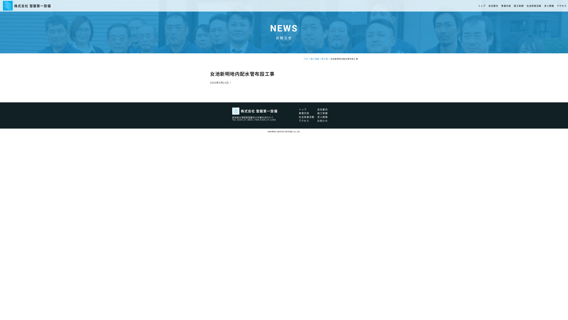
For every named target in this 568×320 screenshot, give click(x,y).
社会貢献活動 (534, 5)
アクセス (562, 5)
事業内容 (506, 5)
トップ (482, 5)
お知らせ (322, 120)
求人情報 (549, 5)
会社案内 (493, 5)
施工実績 (519, 5)
